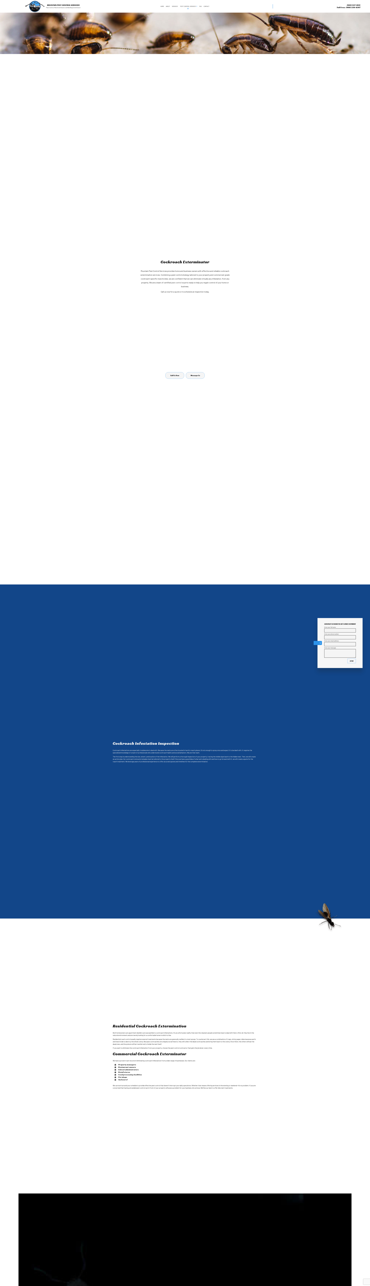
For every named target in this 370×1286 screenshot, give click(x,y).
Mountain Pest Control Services (63, 5)
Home (162, 6)
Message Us (195, 375)
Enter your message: (330, 647)
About (168, 6)
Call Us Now (174, 375)
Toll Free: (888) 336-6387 (348, 7)
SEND (352, 661)
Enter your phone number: (331, 634)
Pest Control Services (188, 6)
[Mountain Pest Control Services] (35, 6)
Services (175, 6)
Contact (206, 6)
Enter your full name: (330, 627)
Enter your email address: (331, 641)
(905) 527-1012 (353, 5)
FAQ (200, 6)
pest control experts (179, 282)
